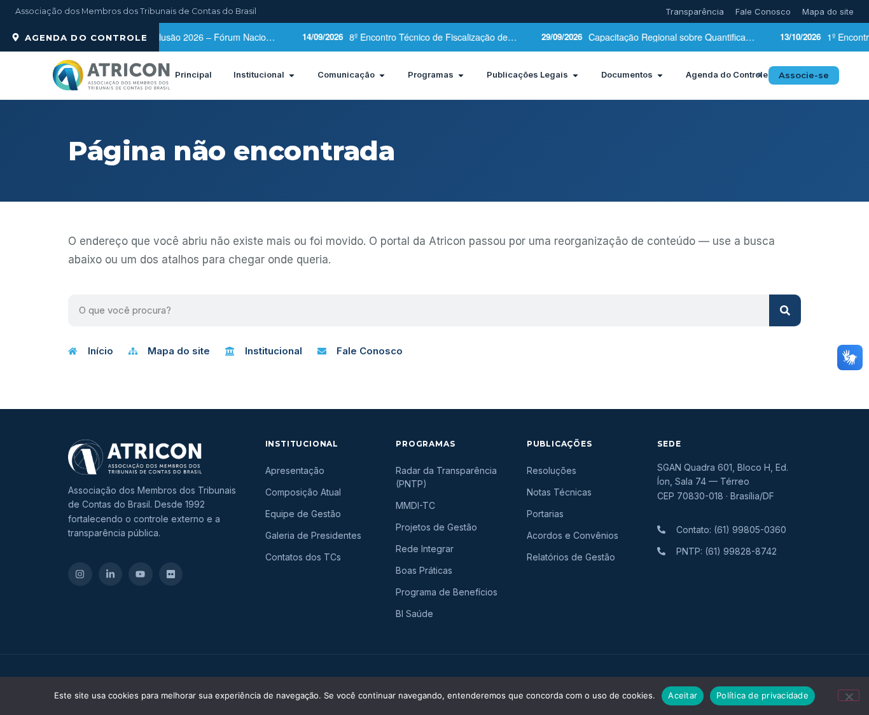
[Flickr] (171, 574)
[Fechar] (848, 695)
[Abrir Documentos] (660, 75)
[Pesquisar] (785, 310)
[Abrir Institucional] (292, 75)
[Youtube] (141, 574)
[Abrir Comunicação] (382, 75)
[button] (759, 75)
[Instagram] (80, 574)
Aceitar (682, 695)
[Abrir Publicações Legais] (575, 75)
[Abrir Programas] (461, 75)
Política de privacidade (762, 695)
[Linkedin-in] (111, 574)
